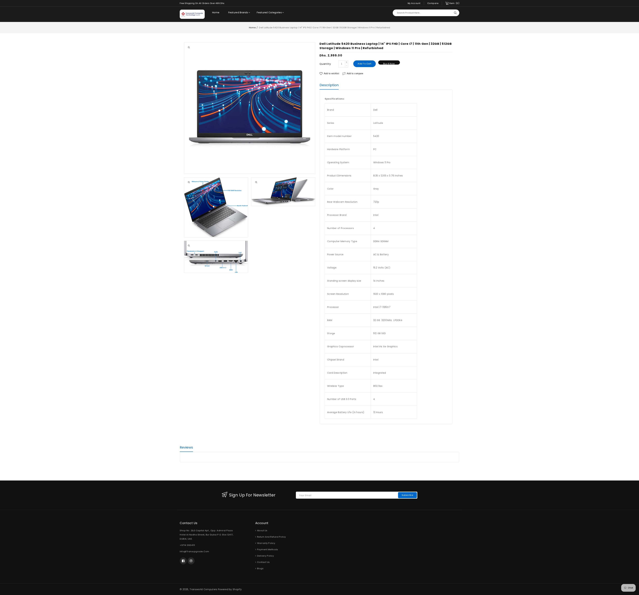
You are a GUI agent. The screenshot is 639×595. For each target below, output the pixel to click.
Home (252, 27)
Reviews (186, 447)
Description (329, 85)
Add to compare (355, 73)
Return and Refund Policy (271, 536)
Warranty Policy (265, 543)
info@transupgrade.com (194, 551)
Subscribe (407, 495)
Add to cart (364, 63)
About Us (261, 530)
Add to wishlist (331, 73)
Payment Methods (267, 549)
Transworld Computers (203, 589)
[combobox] (426, 12)
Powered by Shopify (230, 589)
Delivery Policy (265, 555)
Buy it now (389, 63)
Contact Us (263, 562)
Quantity (325, 64)
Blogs (259, 568)
